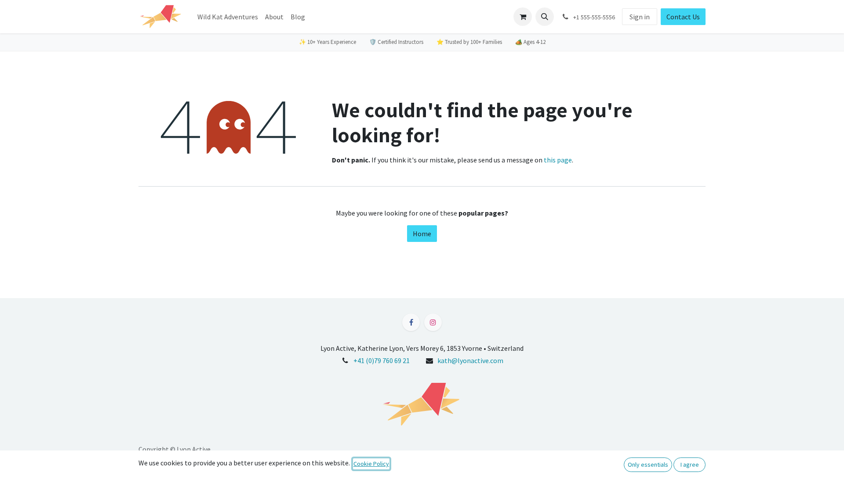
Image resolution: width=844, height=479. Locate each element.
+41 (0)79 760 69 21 (381, 360)
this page (558, 159)
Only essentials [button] (648, 464)
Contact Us (683, 16)
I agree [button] (689, 464)
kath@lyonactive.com (470, 360)
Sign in (639, 16)
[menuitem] (228, 16)
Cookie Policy (371, 464)
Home (422, 233)
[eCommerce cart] (522, 16)
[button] (544, 16)
